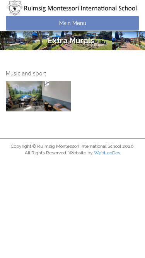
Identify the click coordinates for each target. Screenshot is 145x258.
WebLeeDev (107, 152)
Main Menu (72, 23)
